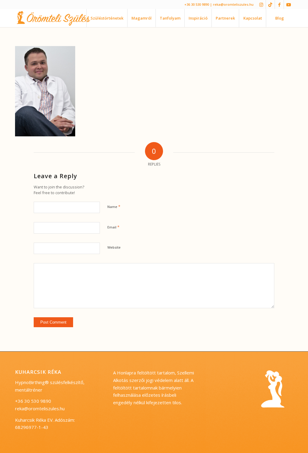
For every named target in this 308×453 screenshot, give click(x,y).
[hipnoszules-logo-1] (58, 18)
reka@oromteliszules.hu (40, 408)
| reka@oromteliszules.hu (232, 4)
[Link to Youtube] (288, 4)
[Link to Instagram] (261, 4)
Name (113, 206)
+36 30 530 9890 (196, 4)
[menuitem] (106, 18)
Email (113, 227)
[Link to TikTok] (270, 4)
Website (114, 247)
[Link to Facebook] (279, 4)
